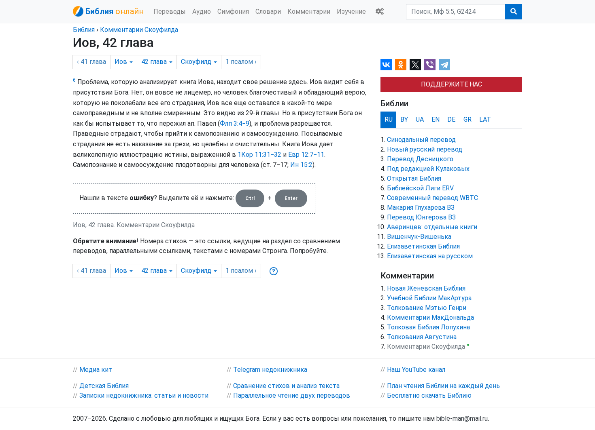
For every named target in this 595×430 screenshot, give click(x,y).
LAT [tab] (485, 119)
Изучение (351, 11)
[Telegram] (444, 64)
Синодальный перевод (421, 139)
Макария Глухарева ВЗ (421, 207)
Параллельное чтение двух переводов (291, 395)
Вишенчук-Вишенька (419, 236)
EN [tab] (435, 119)
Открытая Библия (414, 178)
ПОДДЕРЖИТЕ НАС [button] (451, 84)
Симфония (233, 11)
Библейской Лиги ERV (420, 188)
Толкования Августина (422, 337)
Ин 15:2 (301, 165)
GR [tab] (467, 119)
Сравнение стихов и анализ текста (286, 386)
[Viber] (430, 64)
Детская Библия (104, 386)
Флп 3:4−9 (234, 123)
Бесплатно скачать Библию (429, 395)
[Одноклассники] (400, 64)
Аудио (201, 11)
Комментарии (308, 11)
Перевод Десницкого (420, 159)
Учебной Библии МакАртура (429, 298)
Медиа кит (95, 369)
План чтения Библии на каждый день (443, 386)
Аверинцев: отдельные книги (432, 227)
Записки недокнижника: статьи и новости (143, 395)
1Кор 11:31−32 (259, 154)
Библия (84, 30)
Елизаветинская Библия (423, 246)
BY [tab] (404, 119)
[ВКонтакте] (386, 64)
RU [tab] (389, 119)
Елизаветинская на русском (430, 256)
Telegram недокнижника (270, 369)
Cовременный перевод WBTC (432, 198)
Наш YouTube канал (416, 369)
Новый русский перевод (424, 149)
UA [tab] (420, 119)
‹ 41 (91, 61)
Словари (268, 11)
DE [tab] (451, 119)
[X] (415, 64)
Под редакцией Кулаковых (428, 169)
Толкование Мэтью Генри (426, 308)
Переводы (169, 11)
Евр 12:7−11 (306, 154)
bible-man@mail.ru (462, 418)
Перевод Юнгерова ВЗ (421, 217)
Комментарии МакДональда (430, 317)
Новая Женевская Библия (426, 288)
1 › (241, 61)
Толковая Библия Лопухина (428, 327)
